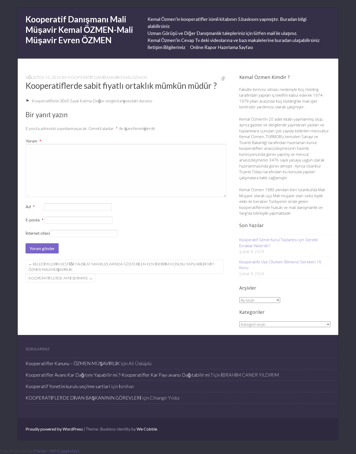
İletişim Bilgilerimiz (166, 47)
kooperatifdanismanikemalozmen (107, 77)
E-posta (35, 220)
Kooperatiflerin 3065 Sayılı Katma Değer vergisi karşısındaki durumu (92, 100)
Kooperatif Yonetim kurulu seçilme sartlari (68, 386)
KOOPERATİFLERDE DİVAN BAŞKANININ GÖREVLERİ (83, 398)
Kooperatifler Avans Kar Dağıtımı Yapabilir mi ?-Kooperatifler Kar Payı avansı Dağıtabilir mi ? (119, 375)
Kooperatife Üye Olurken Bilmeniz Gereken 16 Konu (280, 264)
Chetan (39, 451)
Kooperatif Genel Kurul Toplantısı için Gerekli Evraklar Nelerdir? (278, 242)
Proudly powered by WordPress (54, 428)
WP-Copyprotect (64, 451)
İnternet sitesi (38, 233)
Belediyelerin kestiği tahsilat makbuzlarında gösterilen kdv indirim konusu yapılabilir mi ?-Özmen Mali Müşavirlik (121, 267)
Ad (30, 207)
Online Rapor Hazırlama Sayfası (221, 47)
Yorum (33, 140)
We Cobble (147, 428)
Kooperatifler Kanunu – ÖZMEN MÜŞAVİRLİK (73, 363)
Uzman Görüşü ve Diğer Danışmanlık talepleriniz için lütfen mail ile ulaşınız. (222, 33)
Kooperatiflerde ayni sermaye (60, 278)
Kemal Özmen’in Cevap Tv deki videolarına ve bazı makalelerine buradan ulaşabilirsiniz (234, 40)
